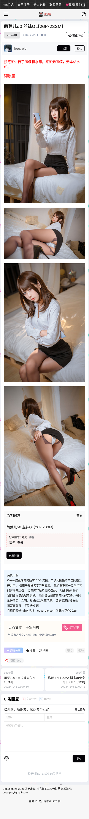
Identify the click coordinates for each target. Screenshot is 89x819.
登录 (20, 542)
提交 (78, 758)
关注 (65, 48)
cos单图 (12, 35)
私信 (79, 48)
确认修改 (80, 709)
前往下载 (77, 35)
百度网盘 (14, 555)
